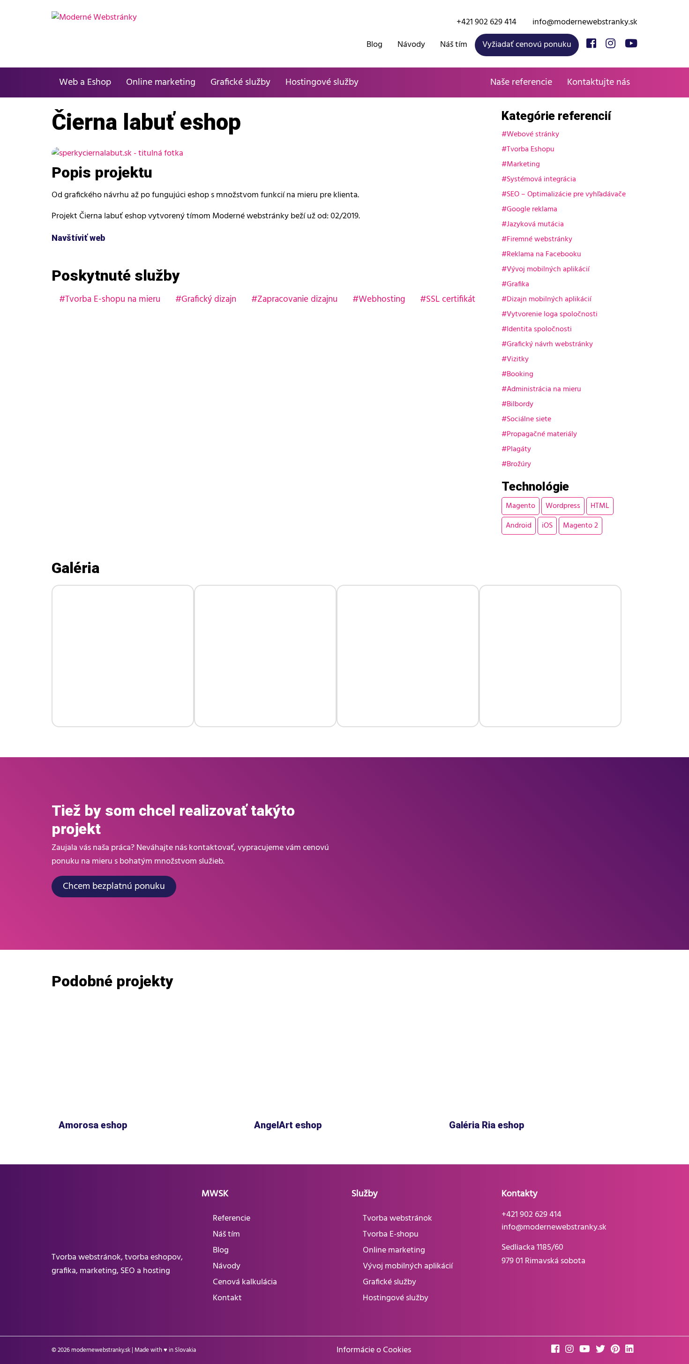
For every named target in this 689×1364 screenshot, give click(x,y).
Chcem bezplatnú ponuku (114, 886)
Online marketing (160, 82)
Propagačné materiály (542, 434)
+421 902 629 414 (486, 22)
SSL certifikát (450, 299)
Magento (520, 506)
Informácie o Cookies (374, 1350)
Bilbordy (520, 404)
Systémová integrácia (541, 179)
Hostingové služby (322, 82)
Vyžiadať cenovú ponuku (526, 45)
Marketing (523, 164)
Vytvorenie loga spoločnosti (552, 314)
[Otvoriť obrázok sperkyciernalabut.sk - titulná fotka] (269, 153)
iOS (547, 526)
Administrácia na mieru (544, 389)
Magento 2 (580, 526)
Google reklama (532, 209)
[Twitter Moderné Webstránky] (602, 1350)
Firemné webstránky (539, 239)
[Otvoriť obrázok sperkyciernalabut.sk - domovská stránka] (123, 656)
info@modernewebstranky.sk (584, 22)
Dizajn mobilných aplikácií (549, 299)
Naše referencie (521, 82)
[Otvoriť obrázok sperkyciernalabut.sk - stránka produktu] (550, 656)
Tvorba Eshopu (530, 149)
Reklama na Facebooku (544, 254)
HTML (600, 506)
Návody (411, 45)
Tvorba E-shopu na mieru (112, 299)
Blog (374, 45)
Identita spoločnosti (539, 329)
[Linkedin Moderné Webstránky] (631, 1350)
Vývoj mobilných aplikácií (548, 269)
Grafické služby (240, 82)
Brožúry (519, 464)
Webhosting (382, 299)
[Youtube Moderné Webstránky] (631, 44)
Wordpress (563, 506)
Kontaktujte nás (598, 82)
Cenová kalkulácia (245, 1282)
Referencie (231, 1218)
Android (519, 526)
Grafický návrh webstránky (550, 344)
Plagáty (519, 449)
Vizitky (518, 359)
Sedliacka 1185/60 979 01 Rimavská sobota (543, 1254)
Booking (520, 374)
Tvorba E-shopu (391, 1234)
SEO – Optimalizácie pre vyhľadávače (566, 194)
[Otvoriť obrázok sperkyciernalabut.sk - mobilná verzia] (265, 656)
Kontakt (227, 1298)
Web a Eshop (85, 82)
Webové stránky (533, 134)
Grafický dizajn (208, 299)
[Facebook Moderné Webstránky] (591, 44)
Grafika (518, 284)
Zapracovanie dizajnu (297, 299)
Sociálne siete (529, 419)
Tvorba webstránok (397, 1218)
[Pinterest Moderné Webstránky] (617, 1350)
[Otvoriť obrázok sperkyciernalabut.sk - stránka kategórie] (408, 656)
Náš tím (453, 45)
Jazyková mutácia (535, 224)
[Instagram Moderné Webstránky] (610, 44)
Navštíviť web (79, 238)
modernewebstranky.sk (100, 1350)
